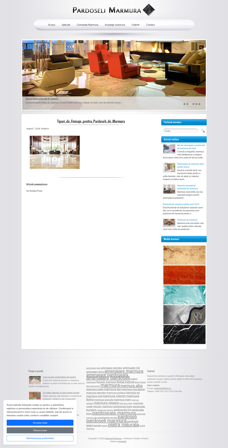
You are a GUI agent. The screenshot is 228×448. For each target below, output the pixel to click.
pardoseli (127, 416)
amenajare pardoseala (107, 375)
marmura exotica (115, 392)
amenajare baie (93, 368)
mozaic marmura (103, 406)
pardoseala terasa (107, 417)
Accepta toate (40, 422)
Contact (150, 24)
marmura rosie (126, 403)
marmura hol (94, 396)
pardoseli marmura (106, 420)
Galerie (136, 24)
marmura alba (131, 386)
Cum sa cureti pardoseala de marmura (42, 98)
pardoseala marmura (114, 413)
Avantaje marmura (115, 24)
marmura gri (133, 392)
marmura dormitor (96, 392)
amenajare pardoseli (108, 378)
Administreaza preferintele (40, 438)
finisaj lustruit (125, 382)
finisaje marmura (106, 381)
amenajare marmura (123, 371)
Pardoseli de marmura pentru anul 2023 (181, 204)
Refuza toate (40, 430)
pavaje (97, 425)
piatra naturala (123, 424)
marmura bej (112, 389)
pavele (104, 426)
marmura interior (114, 396)
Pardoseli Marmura (113, 438)
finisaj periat (140, 382)
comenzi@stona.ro (162, 388)
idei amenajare (93, 386)
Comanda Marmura (87, 24)
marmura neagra (106, 403)
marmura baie (94, 389)
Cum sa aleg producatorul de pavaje (59, 377)
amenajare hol (131, 367)
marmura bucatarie (133, 389)
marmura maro (122, 399)
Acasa (51, 24)
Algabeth (122, 441)
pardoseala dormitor (105, 410)
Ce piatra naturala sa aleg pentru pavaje (61, 393)
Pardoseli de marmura (187, 220)
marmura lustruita (103, 399)
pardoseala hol (122, 409)
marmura (110, 385)
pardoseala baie (122, 406)
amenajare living (95, 371)
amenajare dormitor (111, 367)
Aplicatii (66, 24)
